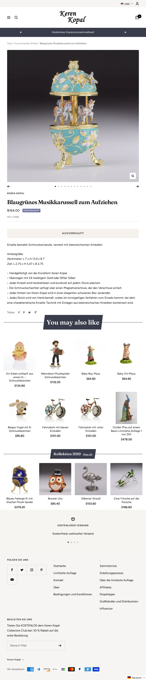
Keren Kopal (16, 193)
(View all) (87, 454)
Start (10, 43)
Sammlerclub (108, 566)
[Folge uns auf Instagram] (31, 570)
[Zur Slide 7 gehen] (74, 186)
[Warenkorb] (137, 17)
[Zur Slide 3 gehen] (61, 186)
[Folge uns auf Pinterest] (41, 570)
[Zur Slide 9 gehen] (81, 186)
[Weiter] (137, 186)
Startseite (59, 566)
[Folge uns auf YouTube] (12, 580)
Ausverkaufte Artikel (26, 43)
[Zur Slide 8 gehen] (77, 186)
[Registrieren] (59, 645)
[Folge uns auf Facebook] (12, 570)
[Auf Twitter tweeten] (29, 312)
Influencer (106, 608)
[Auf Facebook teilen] (19, 312)
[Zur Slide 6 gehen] (71, 186)
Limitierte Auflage (64, 573)
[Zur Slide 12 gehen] (90, 186)
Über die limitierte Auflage (116, 580)
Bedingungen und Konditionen (72, 594)
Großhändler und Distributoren (119, 601)
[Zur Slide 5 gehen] (68, 186)
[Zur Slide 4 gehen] (65, 186)
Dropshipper (107, 594)
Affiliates (105, 587)
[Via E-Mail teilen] (35, 312)
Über (56, 587)
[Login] (137, 3)
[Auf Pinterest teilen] (24, 312)
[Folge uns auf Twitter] (22, 570)
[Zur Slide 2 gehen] (58, 186)
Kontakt (58, 580)
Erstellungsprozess (111, 573)
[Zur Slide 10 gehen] (84, 186)
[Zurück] (8, 186)
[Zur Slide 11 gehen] (87, 186)
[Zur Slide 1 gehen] (55, 186)
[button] (136, 678)
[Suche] (16, 17)
